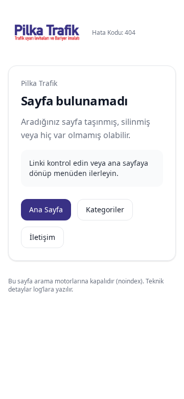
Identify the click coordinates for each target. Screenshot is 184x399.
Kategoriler (105, 209)
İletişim (42, 237)
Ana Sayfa (46, 209)
